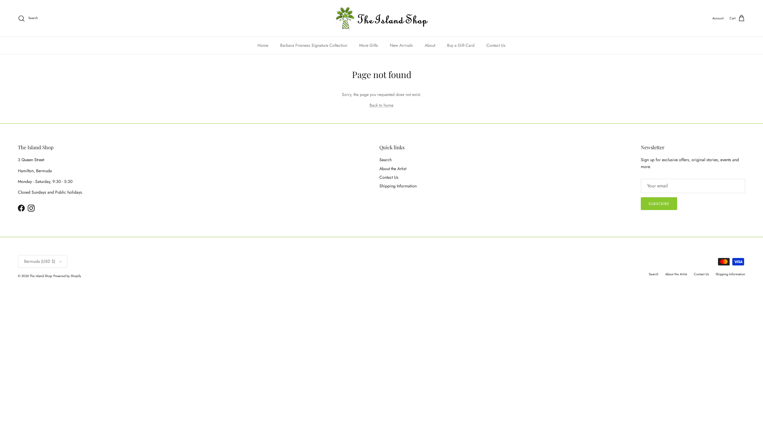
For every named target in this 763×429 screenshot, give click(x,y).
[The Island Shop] (381, 18)
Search (385, 160)
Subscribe (659, 203)
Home (263, 45)
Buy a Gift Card (460, 45)
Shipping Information (398, 186)
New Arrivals (401, 45)
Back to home (381, 105)
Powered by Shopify (67, 275)
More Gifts (368, 45)
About (430, 45)
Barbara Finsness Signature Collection (313, 45)
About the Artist (392, 169)
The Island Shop (41, 275)
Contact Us (495, 45)
